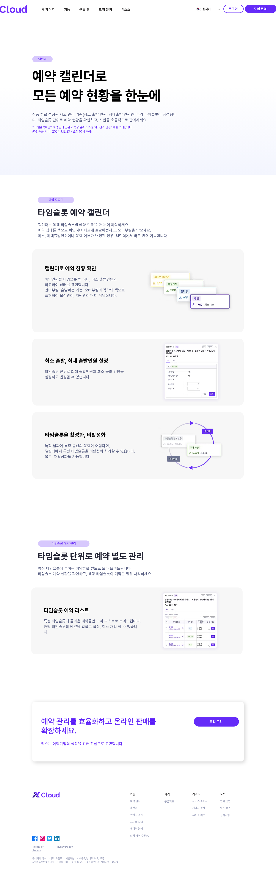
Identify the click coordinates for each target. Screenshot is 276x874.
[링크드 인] (57, 838)
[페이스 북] (35, 838)
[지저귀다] (49, 838)
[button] (67, 9)
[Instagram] (42, 838)
